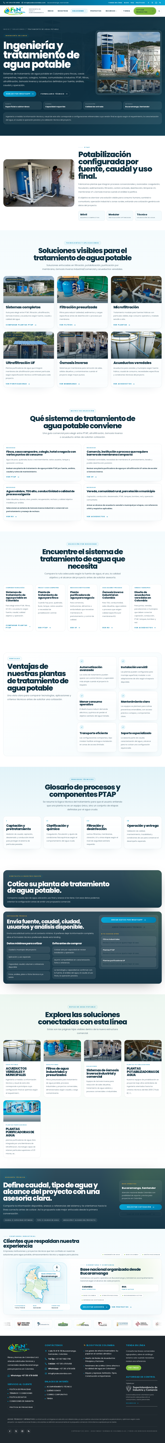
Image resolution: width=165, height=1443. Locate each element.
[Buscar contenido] (159, 11)
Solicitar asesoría (93, 1307)
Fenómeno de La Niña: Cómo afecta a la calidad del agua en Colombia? (102, 1367)
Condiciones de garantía (22, 1401)
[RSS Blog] (28, 1431)
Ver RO (10, 517)
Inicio (50, 11)
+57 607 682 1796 (59, 1359)
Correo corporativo (57, 1394)
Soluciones (19, 29)
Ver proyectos (120, 1307)
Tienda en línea (115, 3)
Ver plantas (120, 325)
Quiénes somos (54, 1390)
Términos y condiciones (21, 1393)
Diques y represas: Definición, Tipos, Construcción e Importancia (101, 1374)
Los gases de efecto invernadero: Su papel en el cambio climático (101, 1352)
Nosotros (63, 11)
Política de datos (18, 1397)
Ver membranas (68, 384)
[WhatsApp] (156, 2)
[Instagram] (22, 1431)
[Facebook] (148, 2)
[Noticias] (160, 2)
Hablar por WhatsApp (18, 94)
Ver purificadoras (16, 384)
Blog (126, 3)
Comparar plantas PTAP (19, 325)
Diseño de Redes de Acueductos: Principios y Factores (100, 1360)
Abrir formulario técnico (127, 927)
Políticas (140, 3)
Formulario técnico (52, 94)
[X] (152, 2)
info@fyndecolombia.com (60, 1373)
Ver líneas (133, 1368)
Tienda (126, 11)
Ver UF (90, 477)
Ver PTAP (11, 477)
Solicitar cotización (139, 1207)
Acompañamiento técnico (59, 1386)
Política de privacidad (20, 1389)
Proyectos (95, 11)
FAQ (132, 3)
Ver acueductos (122, 384)
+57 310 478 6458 (60, 1364)
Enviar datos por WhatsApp (127, 920)
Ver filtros (66, 325)
